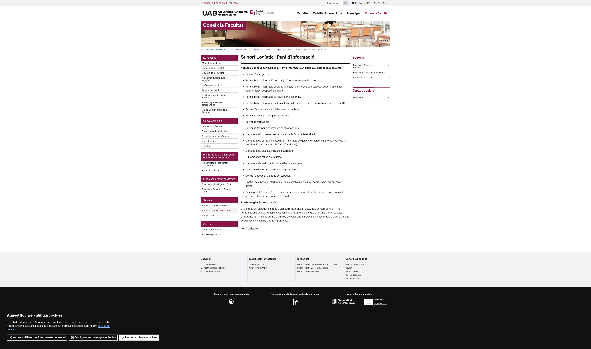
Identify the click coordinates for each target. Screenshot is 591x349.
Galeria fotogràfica (211, 90)
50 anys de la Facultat (213, 73)
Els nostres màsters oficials (213, 268)
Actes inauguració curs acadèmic (213, 79)
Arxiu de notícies (210, 170)
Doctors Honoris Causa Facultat (214, 96)
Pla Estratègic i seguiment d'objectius (215, 164)
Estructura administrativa (215, 131)
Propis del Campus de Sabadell (369, 72)
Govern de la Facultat (212, 126)
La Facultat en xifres (212, 85)
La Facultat (257, 50)
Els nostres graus (208, 264)
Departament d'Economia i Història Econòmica (317, 264)
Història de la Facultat (213, 68)
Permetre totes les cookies (141, 337)
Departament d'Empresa (308, 271)
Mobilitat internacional (262, 258)
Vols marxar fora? (257, 264)
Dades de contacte (211, 229)
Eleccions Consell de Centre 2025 (216, 190)
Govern (349, 268)
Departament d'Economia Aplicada (312, 268)
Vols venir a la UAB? (258, 268)
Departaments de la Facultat (216, 136)
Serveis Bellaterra (353, 275)
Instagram (358, 97)
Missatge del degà (211, 63)
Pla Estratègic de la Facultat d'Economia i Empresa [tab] (219, 156)
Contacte (251, 228)
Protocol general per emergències (212, 103)
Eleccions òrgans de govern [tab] (219, 178)
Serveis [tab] (207, 200)
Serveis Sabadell (353, 278)
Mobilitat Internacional (327, 13)
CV (368, 3)
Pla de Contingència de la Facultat (214, 111)
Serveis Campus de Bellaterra (217, 205)
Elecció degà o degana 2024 (216, 184)
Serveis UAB (208, 215)
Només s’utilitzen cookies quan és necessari (39, 337)
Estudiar (302, 13)
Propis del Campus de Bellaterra (364, 66)
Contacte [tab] (208, 224)
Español (377, 3)
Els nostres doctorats (210, 271)
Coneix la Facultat (377, 13)
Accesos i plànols (211, 234)
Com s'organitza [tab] (212, 121)
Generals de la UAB (362, 77)
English (386, 3)
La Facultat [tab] (209, 57)
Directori (359, 3)
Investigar (353, 13)
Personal (206, 146)
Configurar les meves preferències (95, 337)
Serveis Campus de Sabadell (279, 50)
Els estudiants (209, 141)
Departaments (352, 271)
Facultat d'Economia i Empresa (220, 3)
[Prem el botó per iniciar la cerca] (345, 3)
